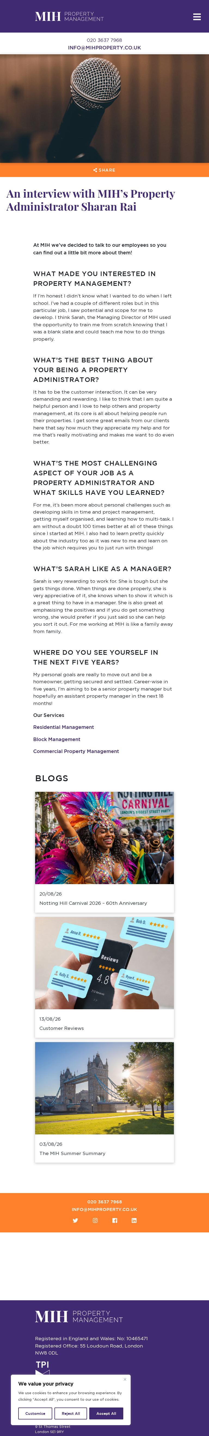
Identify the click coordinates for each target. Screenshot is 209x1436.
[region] (71, 1400)
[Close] (125, 1379)
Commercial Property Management (76, 751)
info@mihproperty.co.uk (104, 47)
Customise (35, 1413)
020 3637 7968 (104, 1201)
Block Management (56, 739)
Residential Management (63, 727)
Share (106, 170)
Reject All (71, 1413)
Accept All (106, 1413)
